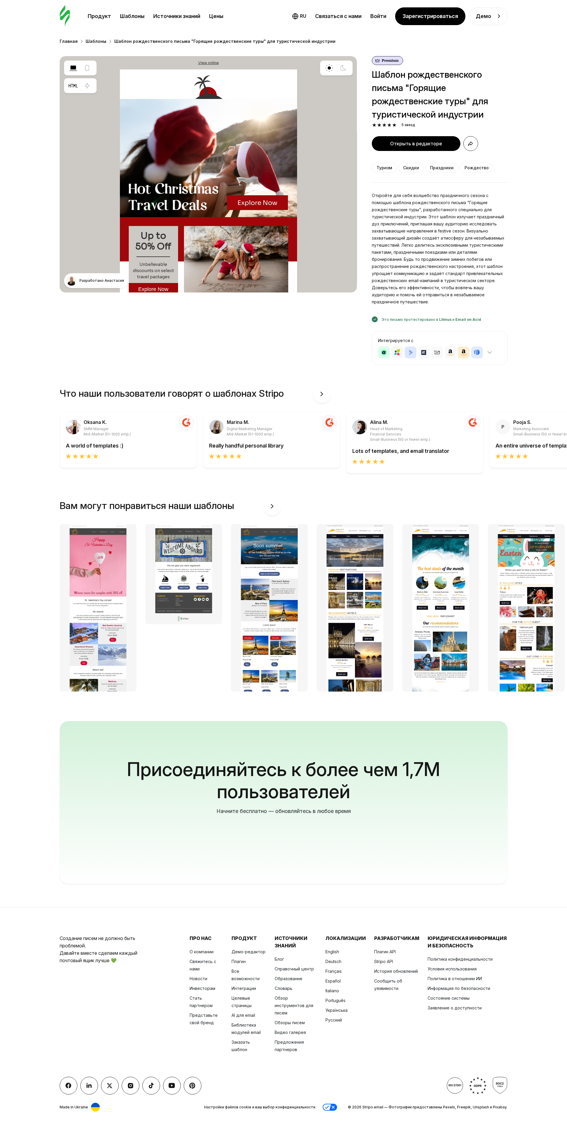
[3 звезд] (384, 125)
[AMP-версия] (87, 85)
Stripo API (383, 961)
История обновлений (396, 971)
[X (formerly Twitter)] (110, 1086)
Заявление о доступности (455, 1007)
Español (333, 980)
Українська (336, 1010)
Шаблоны (132, 16)
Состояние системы (449, 998)
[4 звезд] (389, 125)
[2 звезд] (379, 125)
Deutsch (333, 961)
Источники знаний (176, 16)
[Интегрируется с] (490, 352)
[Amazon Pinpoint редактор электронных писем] (450, 352)
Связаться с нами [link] (338, 16)
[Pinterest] (192, 1086)
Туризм (384, 167)
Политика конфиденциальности (460, 959)
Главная (69, 41)
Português (335, 1000)
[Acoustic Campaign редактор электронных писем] (384, 352)
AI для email (243, 1015)
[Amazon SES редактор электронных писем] (464, 352)
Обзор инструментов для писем (294, 1005)
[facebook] (68, 1086)
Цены (216, 16)
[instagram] (130, 1086)
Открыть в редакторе (416, 144)
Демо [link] (483, 16)
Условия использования (452, 968)
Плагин (239, 961)
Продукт (99, 16)
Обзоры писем (290, 1022)
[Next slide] (322, 394)
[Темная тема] (343, 68)
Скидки (411, 167)
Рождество (477, 167)
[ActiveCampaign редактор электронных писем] (410, 352)
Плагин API (385, 951)
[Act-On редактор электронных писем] (397, 352)
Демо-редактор (248, 951)
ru (303, 16)
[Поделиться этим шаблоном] (470, 143)
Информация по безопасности (459, 988)
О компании (202, 951)
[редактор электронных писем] (65, 16)
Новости (198, 978)
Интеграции (244, 988)
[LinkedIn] (89, 1086)
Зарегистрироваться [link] (430, 16)
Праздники (442, 167)
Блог (279, 959)
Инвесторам (202, 988)
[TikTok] (151, 1086)
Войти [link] (378, 16)
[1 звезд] (374, 125)
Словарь (283, 988)
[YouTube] (172, 1086)
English (332, 951)
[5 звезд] (394, 125)
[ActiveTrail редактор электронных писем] (424, 352)
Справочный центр (294, 968)
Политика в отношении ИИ (455, 978)
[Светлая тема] (329, 68)
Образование (288, 978)
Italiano (332, 990)
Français (333, 971)
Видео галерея (290, 1032)
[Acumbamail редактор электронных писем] (437, 352)
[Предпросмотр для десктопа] (73, 68)
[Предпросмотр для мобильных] (87, 68)
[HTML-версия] (73, 85)
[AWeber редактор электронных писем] (477, 352)
